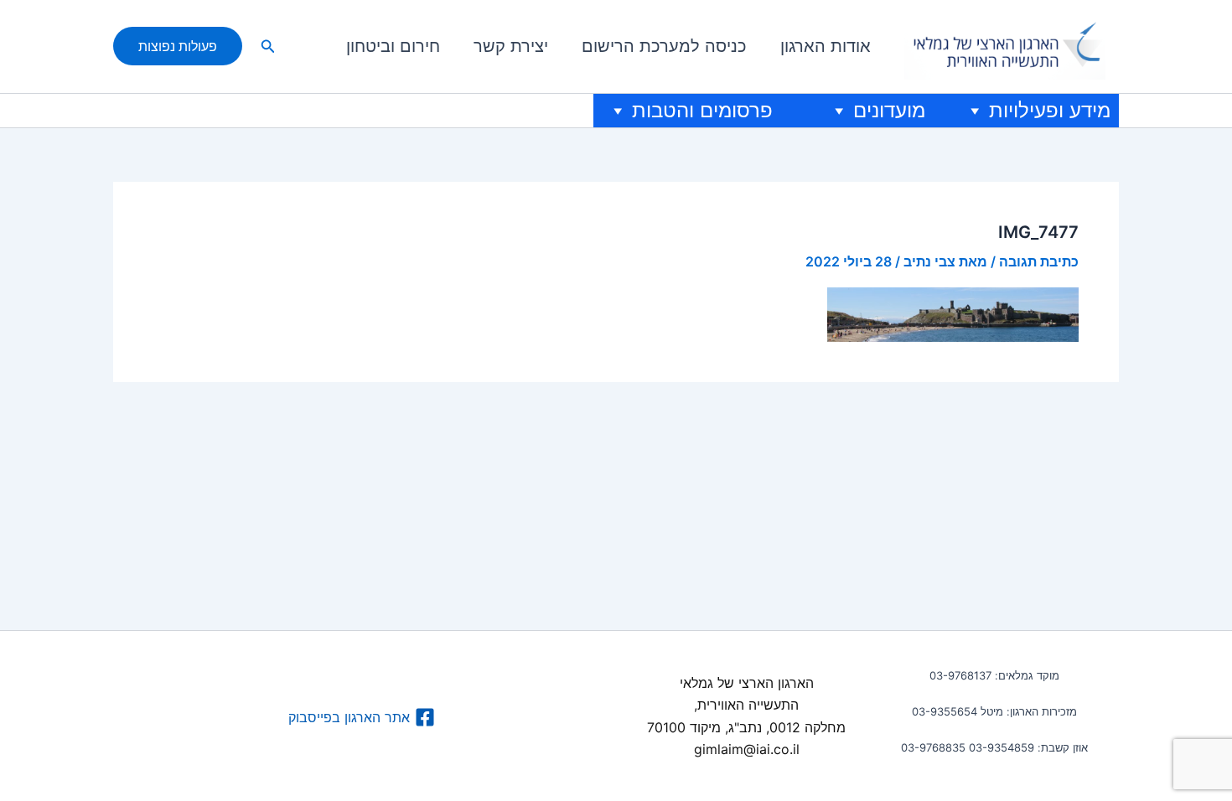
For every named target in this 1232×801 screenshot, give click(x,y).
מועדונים (889, 110)
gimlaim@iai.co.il (747, 749)
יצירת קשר (511, 46)
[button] (266, 46)
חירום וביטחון (393, 46)
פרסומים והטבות (702, 110)
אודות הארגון (825, 46)
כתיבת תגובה (1039, 261)
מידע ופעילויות (1049, 110)
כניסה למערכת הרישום (664, 46)
